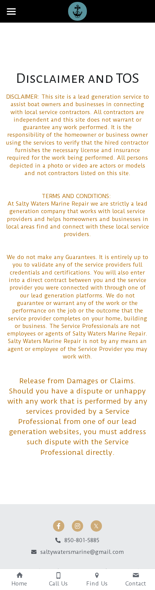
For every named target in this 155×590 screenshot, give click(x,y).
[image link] (77, 11)
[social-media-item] (58, 526)
